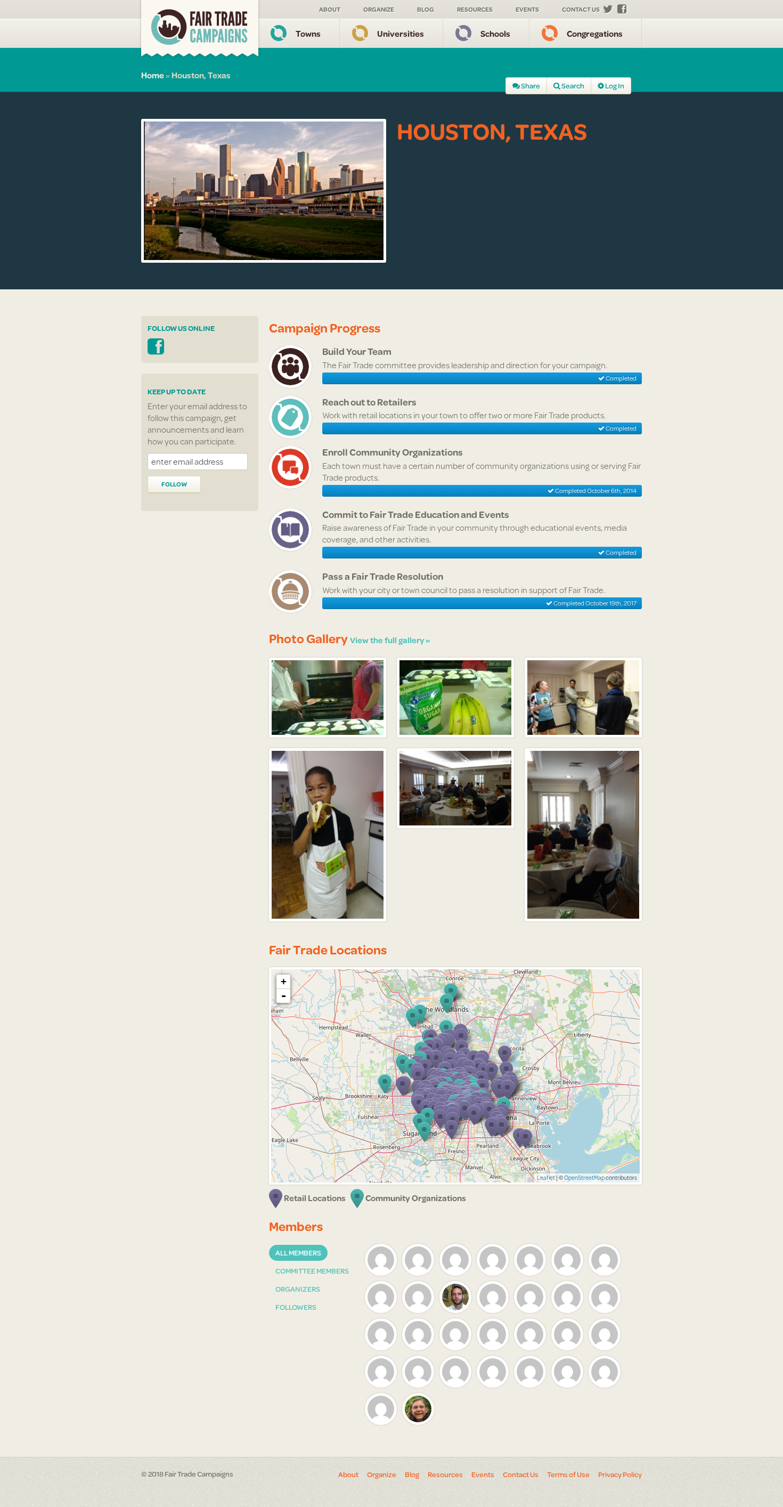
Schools (495, 33)
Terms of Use (568, 1474)
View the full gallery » (390, 640)
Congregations (595, 33)
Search (572, 85)
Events (527, 9)
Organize (378, 9)
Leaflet (546, 1177)
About (329, 9)
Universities (400, 33)
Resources (475, 9)
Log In (614, 85)
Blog (425, 9)
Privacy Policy (620, 1474)
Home (152, 75)
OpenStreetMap (584, 1177)
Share (530, 85)
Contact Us (581, 9)
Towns (308, 33)
